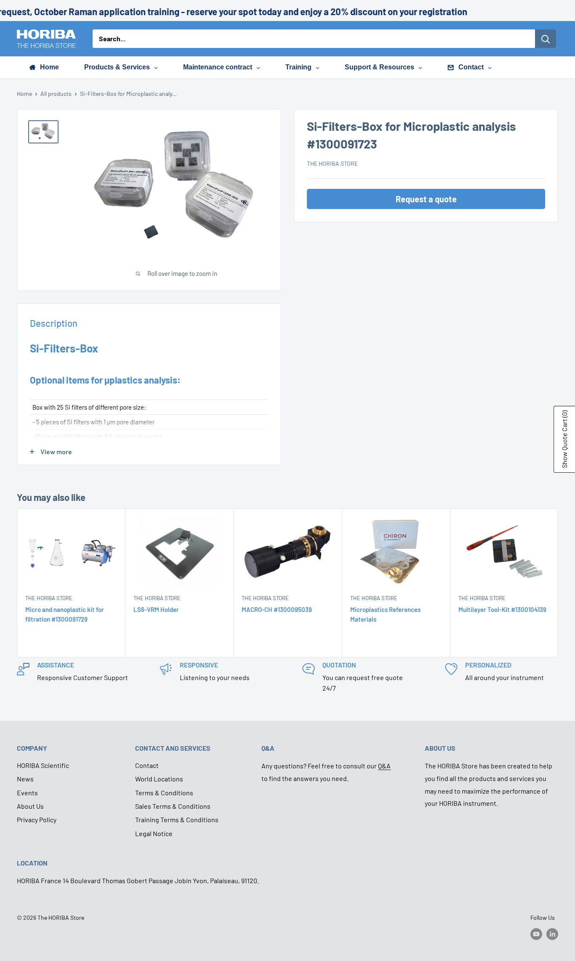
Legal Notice (154, 833)
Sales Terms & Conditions (172, 806)
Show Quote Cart (564, 439)
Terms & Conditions (164, 793)
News (25, 779)
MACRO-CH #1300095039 (277, 609)
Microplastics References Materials (385, 614)
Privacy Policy (36, 819)
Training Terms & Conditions (176, 819)
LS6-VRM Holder (156, 609)
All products (56, 93)
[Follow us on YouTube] (536, 934)
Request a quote (426, 199)
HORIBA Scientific (43, 765)
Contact (147, 765)
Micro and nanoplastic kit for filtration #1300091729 (64, 614)
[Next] (558, 583)
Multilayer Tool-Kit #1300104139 (502, 609)
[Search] (545, 38)
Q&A (384, 766)
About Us (30, 806)
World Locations (159, 779)
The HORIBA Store (332, 163)
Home (24, 93)
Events (27, 793)
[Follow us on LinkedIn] (552, 934)
